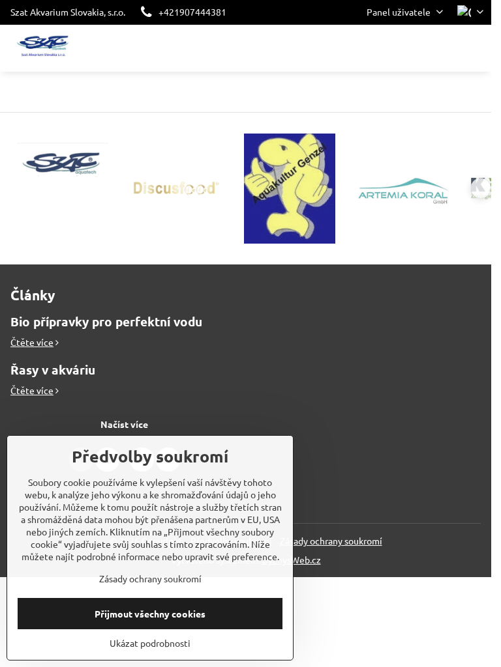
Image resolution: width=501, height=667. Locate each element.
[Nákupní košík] (444, 48)
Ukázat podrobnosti (150, 643)
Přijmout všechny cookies (150, 613)
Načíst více (124, 424)
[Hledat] (413, 48)
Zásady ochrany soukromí (331, 540)
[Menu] (475, 48)
